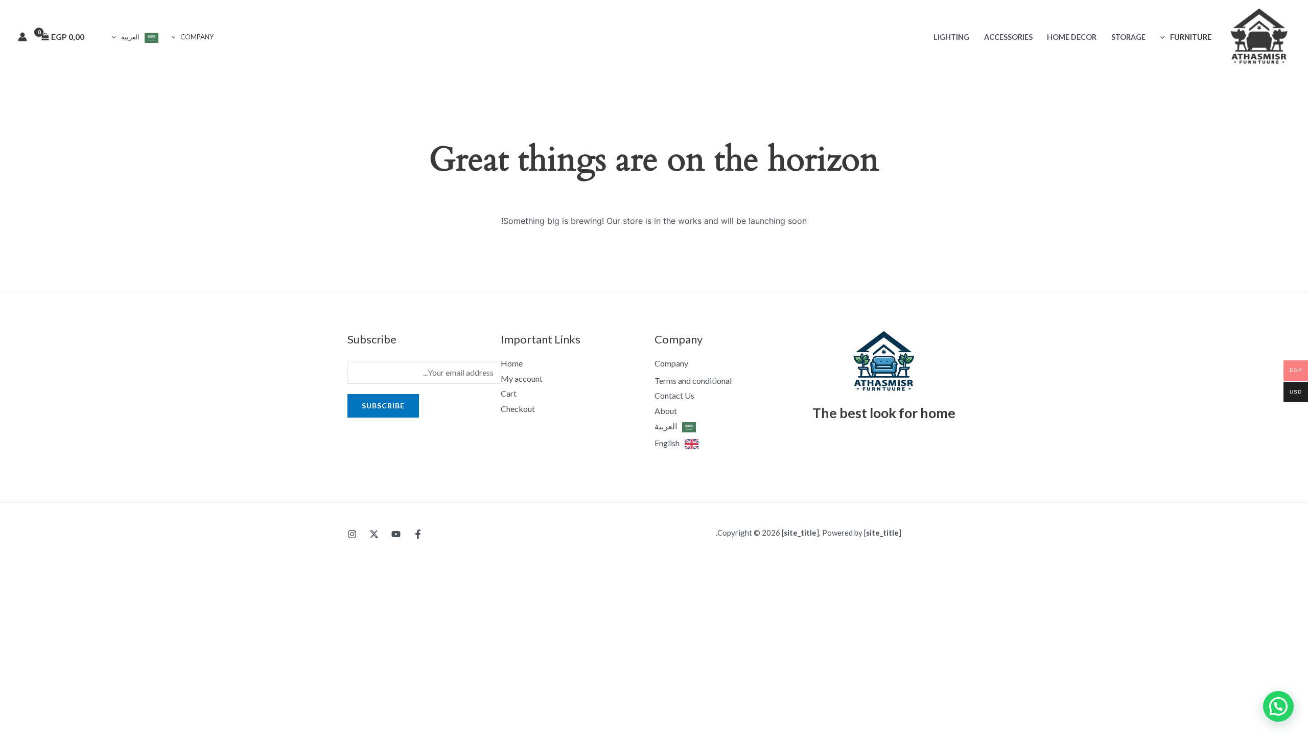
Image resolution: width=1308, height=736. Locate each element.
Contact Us (674, 395)
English (667, 443)
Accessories (1008, 37)
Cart (509, 393)
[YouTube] (396, 534)
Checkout (518, 408)
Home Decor (1071, 37)
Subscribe (383, 405)
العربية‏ (130, 37)
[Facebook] (418, 534)
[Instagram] (352, 534)
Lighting (951, 37)
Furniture (1190, 37)
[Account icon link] (22, 36)
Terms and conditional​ (693, 380)
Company (197, 37)
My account (522, 378)
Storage (1128, 37)
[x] (374, 534)
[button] (1165, 37)
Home (512, 363)
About (666, 411)
